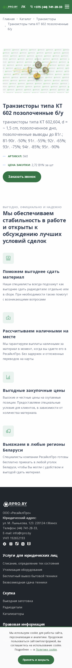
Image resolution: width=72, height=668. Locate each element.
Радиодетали (12, 607)
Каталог (25, 19)
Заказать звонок (22, 176)
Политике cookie (46, 649)
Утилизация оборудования (22, 570)
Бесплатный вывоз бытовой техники (30, 576)
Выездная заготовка (18, 601)
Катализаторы (13, 614)
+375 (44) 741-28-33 (47, 7)
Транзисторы (46, 19)
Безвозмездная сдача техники (25, 582)
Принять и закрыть (36, 659)
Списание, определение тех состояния (31, 563)
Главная (9, 19)
